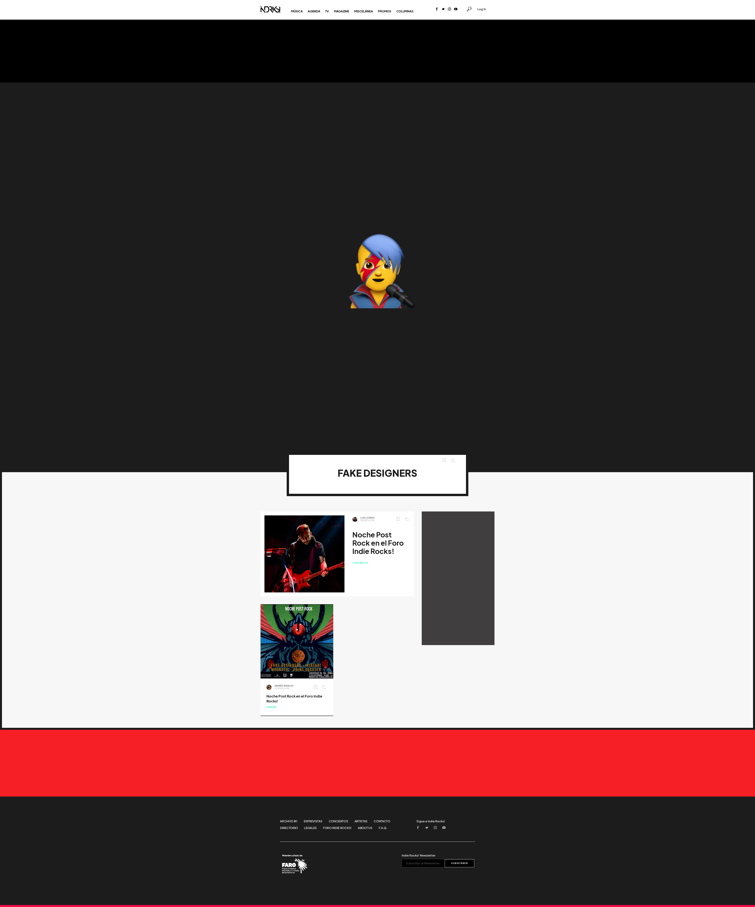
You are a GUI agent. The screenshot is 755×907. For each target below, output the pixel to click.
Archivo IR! (288, 821)
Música (297, 11)
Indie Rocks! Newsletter (418, 855)
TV (327, 11)
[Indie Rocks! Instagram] (449, 9)
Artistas (361, 821)
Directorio (289, 828)
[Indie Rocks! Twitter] (443, 9)
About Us (365, 828)
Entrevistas (313, 821)
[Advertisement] (377, 51)
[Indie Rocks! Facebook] (436, 9)
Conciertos (360, 562)
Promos (384, 11)
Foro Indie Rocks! (337, 828)
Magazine (341, 11)
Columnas (404, 11)
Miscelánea (363, 11)
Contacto (382, 821)
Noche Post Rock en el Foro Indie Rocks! (378, 543)
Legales (310, 828)
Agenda (314, 11)
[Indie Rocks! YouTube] (455, 9)
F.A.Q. (383, 828)
